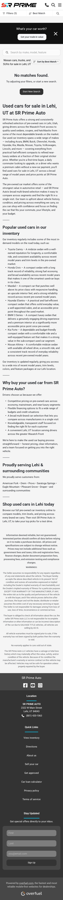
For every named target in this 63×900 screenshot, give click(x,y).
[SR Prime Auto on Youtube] (31, 685)
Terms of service (31, 799)
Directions (31, 746)
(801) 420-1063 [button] (34, 715)
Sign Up (31, 862)
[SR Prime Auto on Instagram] (39, 685)
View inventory (31, 737)
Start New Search (31, 91)
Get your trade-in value (32, 37)
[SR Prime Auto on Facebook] (24, 685)
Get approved (31, 773)
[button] (47, 5)
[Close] (55, 34)
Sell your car (31, 764)
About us (31, 755)
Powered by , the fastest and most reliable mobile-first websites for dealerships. (31, 885)
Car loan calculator (31, 781)
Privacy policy (31, 790)
